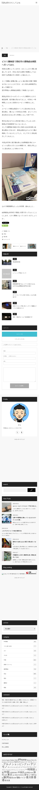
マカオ (19, 655)
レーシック (17, 769)
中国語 (21, 772)
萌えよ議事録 (5, 747)
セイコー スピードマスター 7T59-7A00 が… (25, 506)
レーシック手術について (19, 273)
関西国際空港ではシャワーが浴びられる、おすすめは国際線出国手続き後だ (24, 285)
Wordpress (4, 762)
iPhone (22, 759)
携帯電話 (19, 669)
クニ (9, 231)
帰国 (28, 772)
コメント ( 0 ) (19, 334)
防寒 (14, 778)
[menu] (36, 2)
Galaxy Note (14, 760)
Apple (8, 760)
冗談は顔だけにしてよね (18, 787)
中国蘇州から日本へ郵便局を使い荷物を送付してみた (24, 556)
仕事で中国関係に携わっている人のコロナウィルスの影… (24, 519)
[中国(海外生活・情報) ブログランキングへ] (31, 573)
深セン (27, 774)
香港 (19, 687)
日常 (6, 775)
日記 (5, 55)
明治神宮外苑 (16, 262)
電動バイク (21, 777)
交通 (25, 772)
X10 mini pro (10, 762)
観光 (11, 777)
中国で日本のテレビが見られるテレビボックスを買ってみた (17, 706)
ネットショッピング (14, 767)
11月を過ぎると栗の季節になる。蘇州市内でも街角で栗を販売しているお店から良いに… (25, 547)
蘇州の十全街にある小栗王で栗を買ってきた (24, 543)
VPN (35, 760)
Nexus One (30, 760)
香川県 (5, 236)
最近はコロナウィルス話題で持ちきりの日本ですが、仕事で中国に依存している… (24, 523)
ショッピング (19, 764)
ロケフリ (23, 769)
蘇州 (6, 777)
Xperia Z (17, 762)
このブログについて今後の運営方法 (12, 531)
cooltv (3, 720)
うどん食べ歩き (19, 646)
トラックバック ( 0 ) (19, 339)
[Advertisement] (19, 26)
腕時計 (19, 683)
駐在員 (7, 780)
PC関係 (19, 641)
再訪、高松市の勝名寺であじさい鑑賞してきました (15, 700)
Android (4, 760)
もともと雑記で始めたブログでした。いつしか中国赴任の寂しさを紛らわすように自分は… (19, 534)
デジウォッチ (5, 739)
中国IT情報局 (5, 743)
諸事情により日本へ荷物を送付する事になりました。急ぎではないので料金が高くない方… (24, 560)
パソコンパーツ (10, 770)
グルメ (7, 764)
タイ (19, 650)
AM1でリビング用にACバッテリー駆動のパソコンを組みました (25, 307)
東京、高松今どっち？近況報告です (22, 317)
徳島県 (31, 772)
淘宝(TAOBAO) (19, 775)
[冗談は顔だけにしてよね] (16, 3)
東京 (9, 774)
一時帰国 (30, 769)
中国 (20, 660)
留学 (33, 775)
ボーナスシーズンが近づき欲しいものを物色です (24, 296)
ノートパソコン (27, 767)
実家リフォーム (19, 664)
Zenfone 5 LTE (23, 762)
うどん (29, 762)
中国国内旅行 (14, 772)
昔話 (19, 678)
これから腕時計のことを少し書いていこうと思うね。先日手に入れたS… (24, 509)
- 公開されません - (10, 356)
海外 (13, 775)
